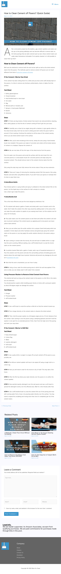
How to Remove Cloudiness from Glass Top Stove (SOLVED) (15, 455)
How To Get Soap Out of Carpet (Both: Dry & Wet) (43, 455)
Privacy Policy (21, 557)
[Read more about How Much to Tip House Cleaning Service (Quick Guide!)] (43, 424)
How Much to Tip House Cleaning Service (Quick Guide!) (42, 433)
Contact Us (20, 552)
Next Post (55, 406)
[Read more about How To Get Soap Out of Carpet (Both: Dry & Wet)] (43, 446)
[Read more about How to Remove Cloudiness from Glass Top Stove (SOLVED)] (17, 446)
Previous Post (6, 406)
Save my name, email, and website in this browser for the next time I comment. (29, 508)
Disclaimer (20, 555)
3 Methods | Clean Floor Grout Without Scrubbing (17, 433)
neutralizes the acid (12, 257)
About (18, 548)
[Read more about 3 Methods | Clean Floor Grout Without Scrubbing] (17, 424)
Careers (19, 550)
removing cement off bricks (25, 72)
